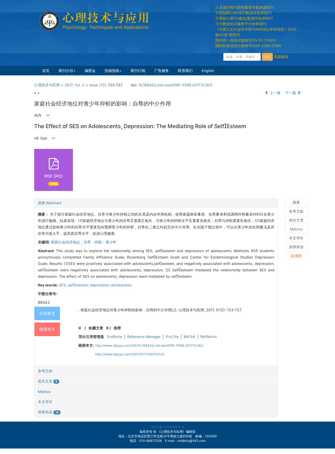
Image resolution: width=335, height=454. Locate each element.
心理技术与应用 (47, 85)
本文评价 (45, 401)
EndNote (114, 336)
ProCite (172, 336)
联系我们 (185, 70)
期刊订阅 (138, 70)
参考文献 (45, 371)
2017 (68, 85)
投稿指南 (112, 70)
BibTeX (189, 336)
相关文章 (47, 381)
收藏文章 (96, 328)
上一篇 (274, 92)
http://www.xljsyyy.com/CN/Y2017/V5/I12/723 (129, 354)
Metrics (44, 391)
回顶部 (296, 255)
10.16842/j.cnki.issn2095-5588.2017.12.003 (175, 85)
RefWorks (208, 336)
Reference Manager (144, 336)
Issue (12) (97, 85)
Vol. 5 (79, 85)
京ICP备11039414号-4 (167, 427)
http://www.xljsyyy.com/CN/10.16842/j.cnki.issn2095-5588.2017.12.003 (149, 345)
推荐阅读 (48, 412)
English (208, 70)
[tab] (156, 203)
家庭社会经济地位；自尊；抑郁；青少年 (83, 242)
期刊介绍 (66, 70)
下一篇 (291, 92)
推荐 (117, 328)
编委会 (90, 70)
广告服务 (161, 70)
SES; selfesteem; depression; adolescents (95, 285)
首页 (45, 70)
